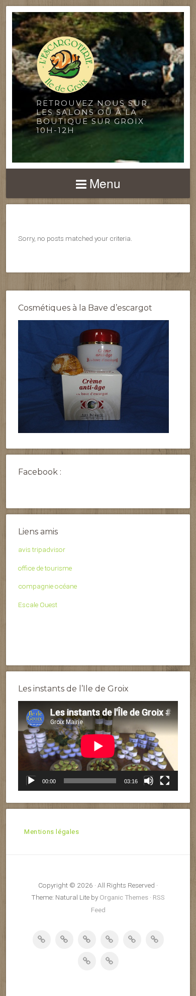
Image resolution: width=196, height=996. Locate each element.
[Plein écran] (165, 781)
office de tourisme (45, 568)
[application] (98, 746)
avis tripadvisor (41, 549)
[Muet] (149, 781)
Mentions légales (51, 831)
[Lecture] (31, 781)
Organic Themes (124, 897)
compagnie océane (47, 586)
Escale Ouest (37, 605)
